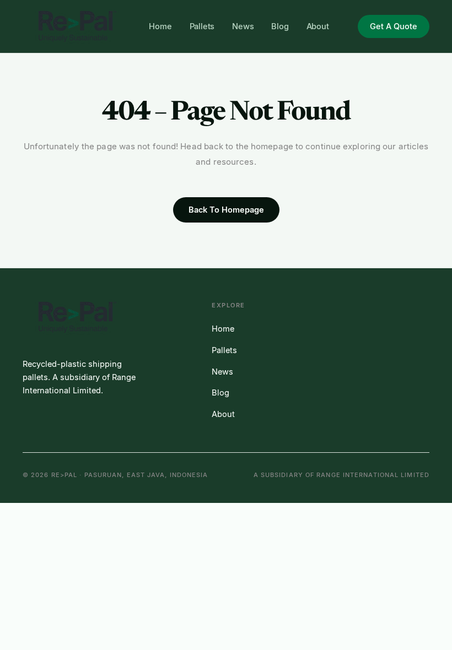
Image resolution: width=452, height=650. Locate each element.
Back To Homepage (226, 210)
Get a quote (393, 26)
